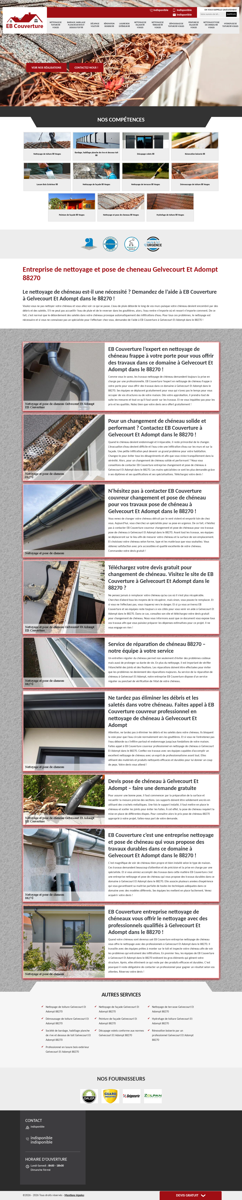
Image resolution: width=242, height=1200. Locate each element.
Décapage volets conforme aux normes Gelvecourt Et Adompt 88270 (121, 1033)
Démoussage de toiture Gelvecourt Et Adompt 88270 (67, 1021)
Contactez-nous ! (86, 67)
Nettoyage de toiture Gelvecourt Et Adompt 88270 (66, 1009)
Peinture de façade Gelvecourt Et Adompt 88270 (118, 1021)
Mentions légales (74, 1195)
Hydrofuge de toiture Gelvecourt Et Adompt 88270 (172, 1021)
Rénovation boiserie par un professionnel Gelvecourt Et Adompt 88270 (172, 1035)
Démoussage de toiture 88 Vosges (176, 25)
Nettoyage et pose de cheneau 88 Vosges (211, 25)
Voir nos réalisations (46, 67)
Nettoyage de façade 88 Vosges (140, 25)
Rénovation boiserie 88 (109, 25)
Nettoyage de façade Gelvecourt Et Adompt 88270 (119, 1009)
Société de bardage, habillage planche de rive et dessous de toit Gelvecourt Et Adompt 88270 (68, 1035)
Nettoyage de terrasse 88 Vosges (158, 25)
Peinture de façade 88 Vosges (193, 25)
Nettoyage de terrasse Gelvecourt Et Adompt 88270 (173, 1009)
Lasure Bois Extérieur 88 (124, 25)
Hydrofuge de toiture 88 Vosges (230, 25)
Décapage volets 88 (95, 25)
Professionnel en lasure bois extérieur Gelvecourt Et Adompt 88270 (67, 1049)
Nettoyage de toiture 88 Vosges (55, 25)
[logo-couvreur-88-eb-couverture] (25, 20)
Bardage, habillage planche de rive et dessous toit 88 (76, 25)
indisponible (160, 10)
